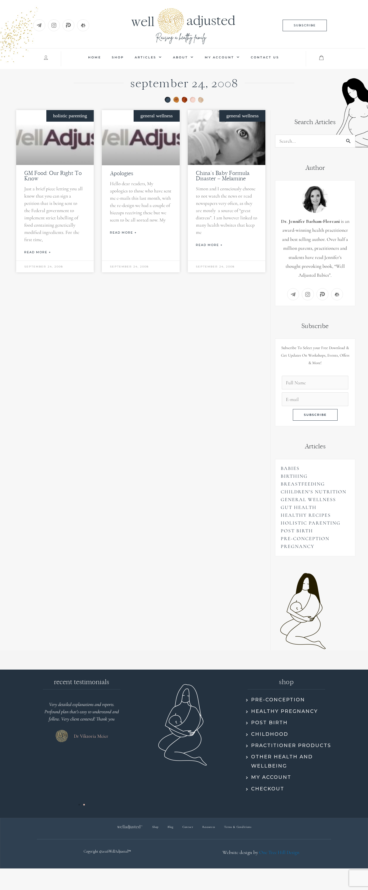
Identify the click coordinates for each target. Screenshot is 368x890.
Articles (145, 57)
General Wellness (308, 499)
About (180, 57)
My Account (219, 57)
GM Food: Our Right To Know (53, 176)
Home (94, 57)
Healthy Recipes (306, 515)
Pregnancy (297, 546)
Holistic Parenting (311, 523)
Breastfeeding (303, 484)
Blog (170, 827)
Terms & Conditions (238, 827)
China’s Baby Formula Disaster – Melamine (222, 176)
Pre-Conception (305, 538)
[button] (305, 25)
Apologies (121, 173)
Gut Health (299, 507)
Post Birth (297, 531)
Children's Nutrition (313, 492)
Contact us (265, 57)
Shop (118, 57)
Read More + (37, 252)
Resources (208, 827)
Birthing (294, 476)
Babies (290, 468)
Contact (187, 827)
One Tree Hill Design (279, 852)
